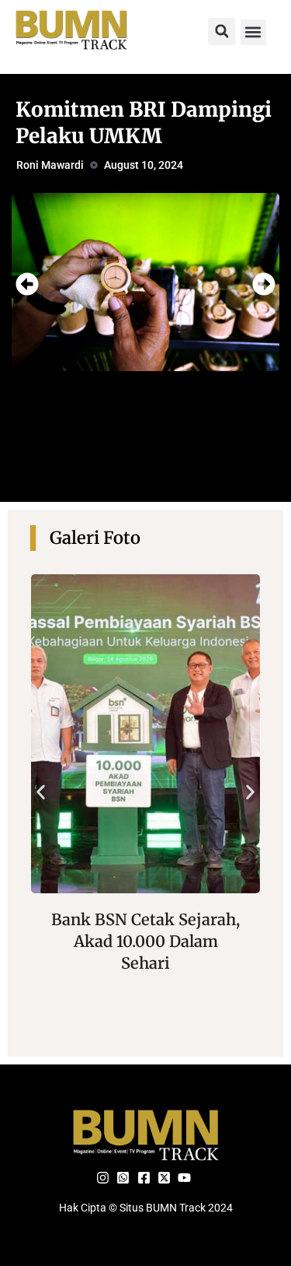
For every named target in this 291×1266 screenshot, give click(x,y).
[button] (221, 31)
